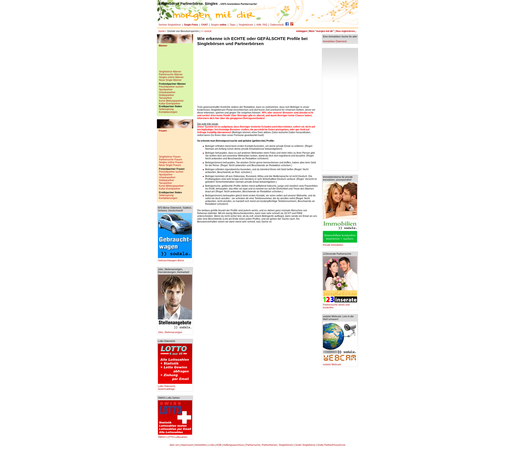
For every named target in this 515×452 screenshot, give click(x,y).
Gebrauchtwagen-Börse (171, 260)
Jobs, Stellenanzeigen (170, 332)
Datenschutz (277, 24)
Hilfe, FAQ (261, 24)
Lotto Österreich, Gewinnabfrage (167, 387)
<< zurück (206, 31)
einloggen (301, 31)
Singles (219, 24)
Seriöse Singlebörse (170, 24)
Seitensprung (166, 109)
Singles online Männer (171, 77)
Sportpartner (166, 89)
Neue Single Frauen (170, 165)
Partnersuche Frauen (170, 159)
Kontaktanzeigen (168, 112)
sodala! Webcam (332, 364)
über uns (174, 445)
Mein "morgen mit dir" (321, 31)
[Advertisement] (175, 60)
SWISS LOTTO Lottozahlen (172, 437)
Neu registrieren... (346, 31)
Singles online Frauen (171, 162)
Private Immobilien (333, 245)
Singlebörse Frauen (170, 156)
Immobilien (201, 445)
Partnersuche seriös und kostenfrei (336, 306)
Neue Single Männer (170, 80)
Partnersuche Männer (171, 74)
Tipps (233, 24)
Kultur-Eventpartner (169, 103)
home (162, 31)
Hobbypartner (166, 95)
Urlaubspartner (167, 92)
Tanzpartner (165, 98)
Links (212, 445)
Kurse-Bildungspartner (171, 100)
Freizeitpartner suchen (171, 86)
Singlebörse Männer (170, 71)
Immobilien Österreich (335, 41)
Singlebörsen (246, 24)
